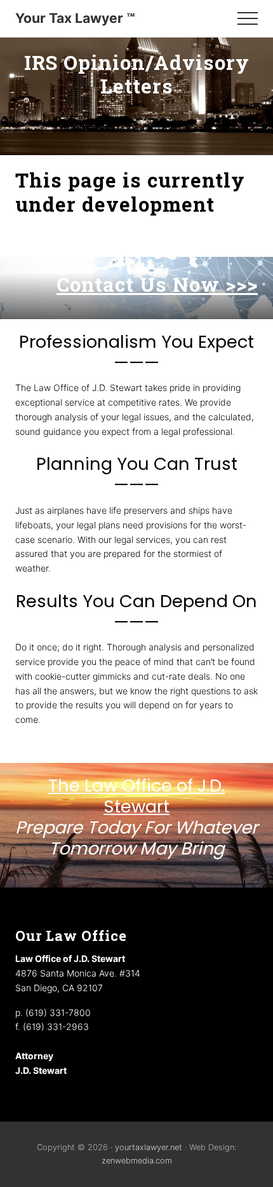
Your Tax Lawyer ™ (75, 18)
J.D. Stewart (41, 1070)
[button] (247, 18)
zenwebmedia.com (137, 1160)
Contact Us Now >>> (157, 284)
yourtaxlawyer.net (148, 1147)
